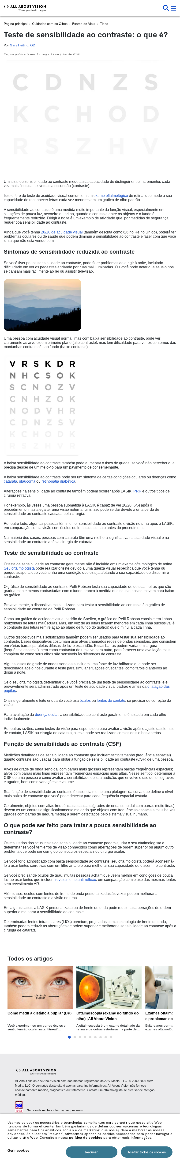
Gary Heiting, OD (22, 45)
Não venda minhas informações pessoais (55, 1110)
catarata (10, 481)
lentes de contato (111, 700)
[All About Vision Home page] (25, 8)
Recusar (91, 1152)
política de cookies (85, 1137)
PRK (136, 491)
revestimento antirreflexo (75, 880)
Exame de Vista (83, 24)
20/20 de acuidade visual (62, 232)
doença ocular (46, 715)
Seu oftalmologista (19, 568)
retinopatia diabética (58, 481)
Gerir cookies (18, 1150)
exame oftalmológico (111, 196)
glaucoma (26, 481)
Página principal (15, 24)
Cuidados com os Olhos (50, 24)
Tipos (104, 24)
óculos (85, 700)
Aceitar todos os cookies (147, 1152)
